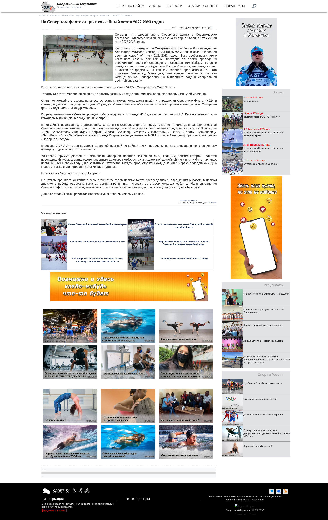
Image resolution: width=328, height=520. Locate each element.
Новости (55, 16)
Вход (252, 514)
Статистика (241, 514)
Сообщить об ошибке (188, 200)
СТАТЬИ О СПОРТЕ (203, 6)
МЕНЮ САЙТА (133, 6)
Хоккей (65, 16)
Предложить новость (54, 510)
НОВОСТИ (174, 6)
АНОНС (155, 6)
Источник (212, 203)
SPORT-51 (44, 16)
